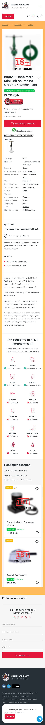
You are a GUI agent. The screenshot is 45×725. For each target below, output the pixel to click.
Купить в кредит (18, 135)
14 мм (25, 200)
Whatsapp (19, 325)
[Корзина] (42, 16)
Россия (26, 197)
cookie (28, 710)
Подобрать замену (24, 131)
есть (25, 203)
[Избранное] (33, 16)
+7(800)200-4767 (27, 322)
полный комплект (31, 184)
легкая (26, 207)
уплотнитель (28, 187)
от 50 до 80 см (29, 171)
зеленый (27, 181)
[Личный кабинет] (37, 16)
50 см (25, 168)
